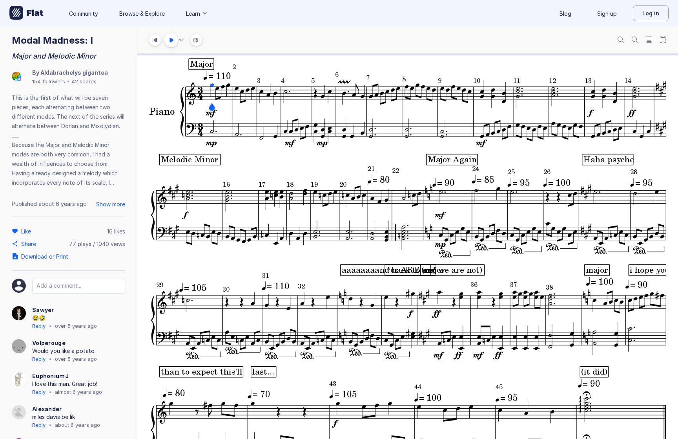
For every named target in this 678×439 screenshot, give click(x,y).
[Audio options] (181, 40)
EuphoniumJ (50, 376)
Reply (39, 326)
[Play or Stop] (171, 40)
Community (83, 13)
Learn (193, 13)
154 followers (48, 81)
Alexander (47, 409)
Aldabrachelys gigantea (74, 72)
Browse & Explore (142, 13)
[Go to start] (155, 40)
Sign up (607, 13)
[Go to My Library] (26, 13)
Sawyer (43, 310)
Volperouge (49, 343)
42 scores (84, 81)
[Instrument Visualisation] (196, 40)
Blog (565, 13)
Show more (110, 204)
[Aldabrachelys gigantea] (16, 77)
